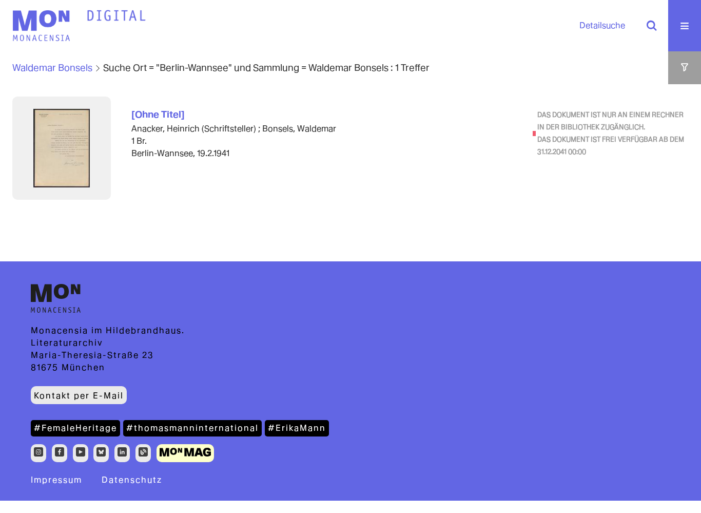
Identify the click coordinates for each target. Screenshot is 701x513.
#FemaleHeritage (75, 428)
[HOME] (116, 16)
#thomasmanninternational (192, 428)
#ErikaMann (297, 428)
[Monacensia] (41, 25)
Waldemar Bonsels (52, 67)
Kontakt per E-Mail (79, 396)
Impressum (56, 480)
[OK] (651, 25)
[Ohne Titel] (158, 114)
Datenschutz (132, 480)
